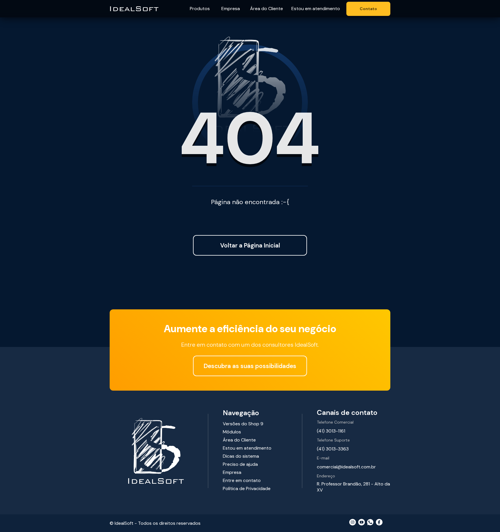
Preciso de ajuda (240, 464)
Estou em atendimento (315, 8)
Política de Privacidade (247, 488)
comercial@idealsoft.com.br (346, 467)
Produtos (200, 8)
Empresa (230, 8)
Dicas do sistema (241, 456)
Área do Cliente (266, 8)
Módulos (232, 432)
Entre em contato (242, 480)
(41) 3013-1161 (331, 431)
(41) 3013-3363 (333, 449)
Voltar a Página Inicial (250, 245)
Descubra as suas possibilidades (250, 366)
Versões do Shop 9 (243, 424)
